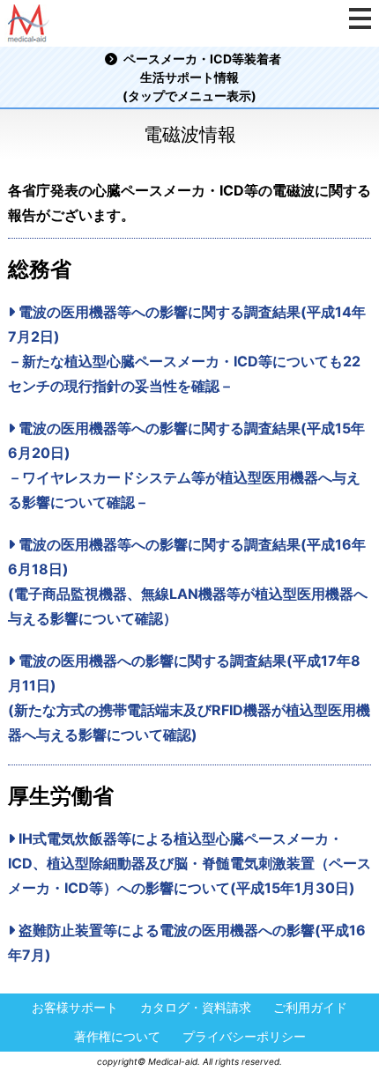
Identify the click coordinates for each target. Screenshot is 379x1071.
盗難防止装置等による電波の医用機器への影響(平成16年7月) (187, 942)
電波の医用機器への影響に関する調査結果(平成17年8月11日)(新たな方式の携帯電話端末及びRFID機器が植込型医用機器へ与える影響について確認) (189, 697)
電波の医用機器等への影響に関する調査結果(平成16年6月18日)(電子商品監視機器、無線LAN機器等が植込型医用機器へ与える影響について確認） (188, 581)
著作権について (117, 1037)
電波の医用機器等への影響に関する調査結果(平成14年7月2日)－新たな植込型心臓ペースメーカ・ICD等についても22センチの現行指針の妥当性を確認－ (187, 349)
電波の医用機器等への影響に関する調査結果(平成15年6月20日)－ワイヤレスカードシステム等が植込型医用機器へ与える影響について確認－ (186, 465)
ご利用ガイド (310, 1008)
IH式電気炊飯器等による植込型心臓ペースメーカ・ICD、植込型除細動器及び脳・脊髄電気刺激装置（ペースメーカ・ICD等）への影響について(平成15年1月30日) (189, 863)
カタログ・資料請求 (195, 1008)
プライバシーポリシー (244, 1037)
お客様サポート (75, 1008)
